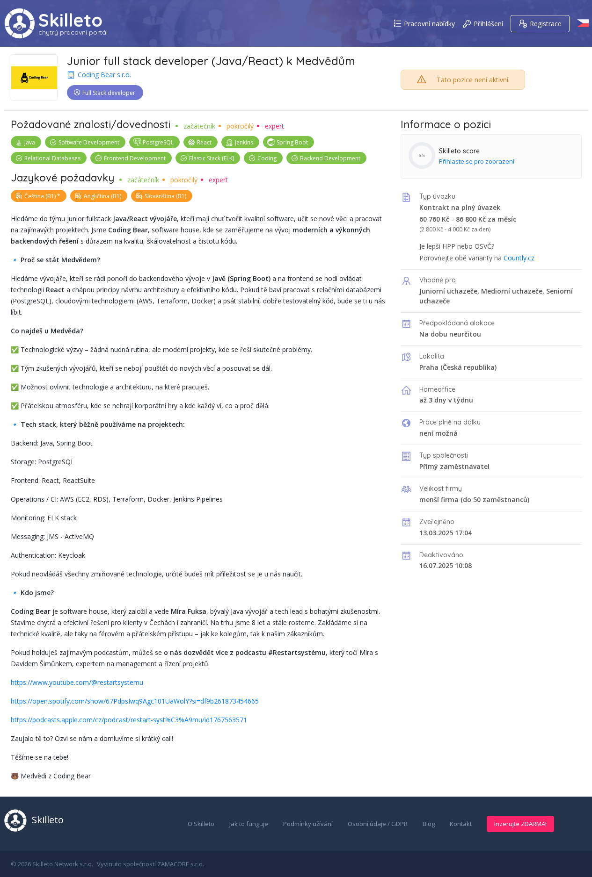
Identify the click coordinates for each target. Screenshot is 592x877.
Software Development (88, 142)
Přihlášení (488, 23)
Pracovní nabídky (429, 23)
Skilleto (70, 20)
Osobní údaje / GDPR (378, 823)
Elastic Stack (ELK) (211, 158)
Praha (429, 367)
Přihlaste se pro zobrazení (476, 161)
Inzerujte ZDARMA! (520, 823)
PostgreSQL (158, 142)
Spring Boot (292, 142)
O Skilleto (201, 823)
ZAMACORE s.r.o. (180, 864)
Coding (267, 158)
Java (29, 142)
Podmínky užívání (308, 823)
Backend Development (330, 158)
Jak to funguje (248, 823)
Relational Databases (52, 158)
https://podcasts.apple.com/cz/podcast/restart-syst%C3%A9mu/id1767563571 (129, 719)
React (204, 142)
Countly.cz (519, 257)
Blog (429, 823)
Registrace (546, 23)
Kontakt (461, 823)
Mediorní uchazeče (511, 291)
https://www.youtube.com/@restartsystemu (77, 682)
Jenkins (244, 142)
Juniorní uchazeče (448, 291)
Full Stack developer (108, 93)
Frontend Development (135, 158)
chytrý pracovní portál (73, 32)
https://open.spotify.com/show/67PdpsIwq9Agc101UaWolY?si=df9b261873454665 (135, 701)
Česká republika (469, 367)
